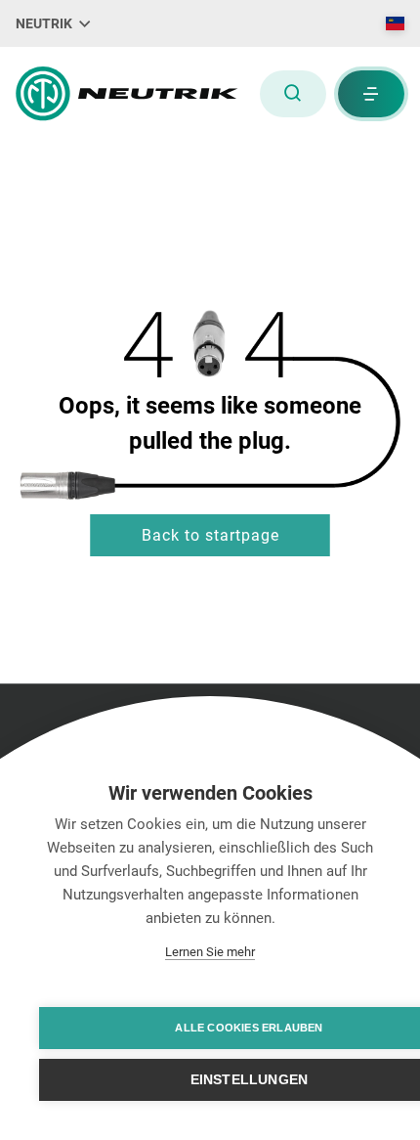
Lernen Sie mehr (210, 951)
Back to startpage (210, 535)
